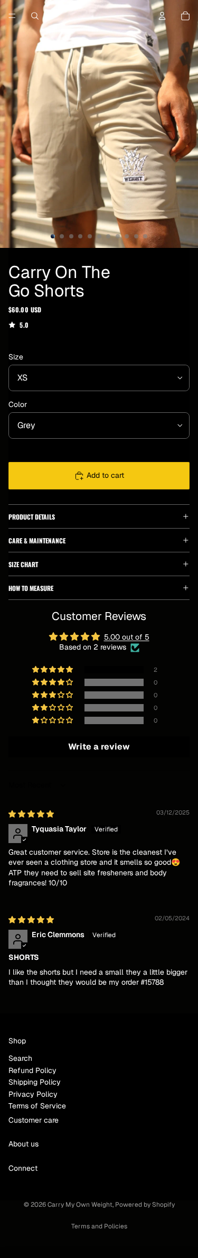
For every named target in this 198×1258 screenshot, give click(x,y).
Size (15, 357)
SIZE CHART (23, 564)
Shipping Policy (34, 1082)
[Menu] (12, 16)
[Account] (162, 15)
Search (20, 1058)
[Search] (34, 15)
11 (145, 236)
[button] (53, 669)
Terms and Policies (99, 1226)
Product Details (31, 516)
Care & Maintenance (36, 540)
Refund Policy (32, 1070)
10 (136, 236)
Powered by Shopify (145, 1204)
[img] (31, 814)
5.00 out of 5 (126, 637)
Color (17, 404)
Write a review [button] (99, 746)
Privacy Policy (33, 1094)
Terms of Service (37, 1106)
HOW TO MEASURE (30, 588)
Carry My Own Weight (80, 1204)
